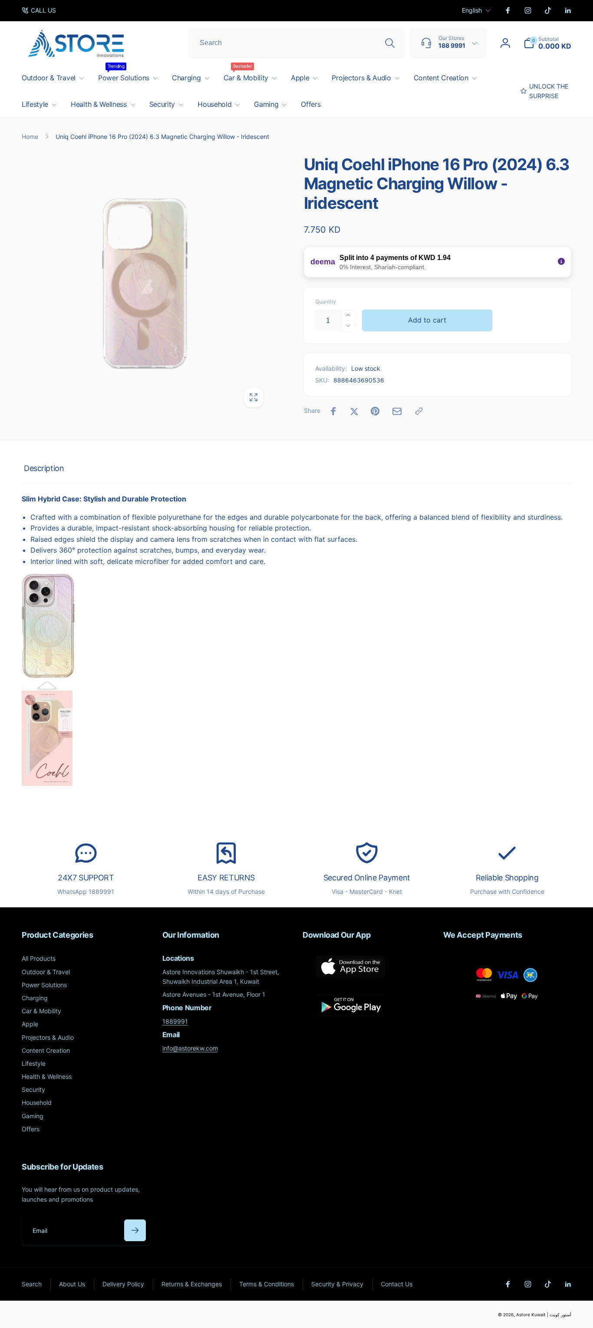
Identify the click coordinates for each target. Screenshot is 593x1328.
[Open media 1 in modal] (145, 284)
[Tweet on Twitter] (354, 411)
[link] (39, 10)
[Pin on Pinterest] (375, 411)
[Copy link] (419, 411)
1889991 (175, 1021)
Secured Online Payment (366, 877)
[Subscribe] (135, 1230)
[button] (547, 42)
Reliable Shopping (507, 877)
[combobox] (296, 43)
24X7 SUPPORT (86, 877)
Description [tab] (44, 468)
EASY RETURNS (226, 877)
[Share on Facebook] (333, 411)
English (472, 10)
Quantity (325, 301)
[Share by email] (397, 411)
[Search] (390, 43)
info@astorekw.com (190, 1048)
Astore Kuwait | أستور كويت (543, 1314)
